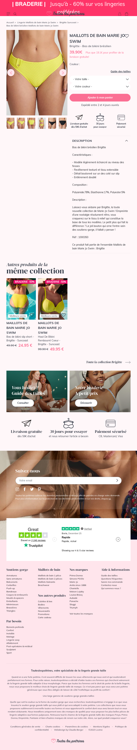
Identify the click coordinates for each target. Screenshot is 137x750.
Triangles (10, 610)
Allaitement (12, 643)
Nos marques (79, 569)
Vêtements (43, 607)
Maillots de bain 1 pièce (49, 575)
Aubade (73, 598)
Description (82, 141)
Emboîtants (12, 601)
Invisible (10, 633)
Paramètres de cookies (76, 726)
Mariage (10, 636)
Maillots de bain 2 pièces (50, 578)
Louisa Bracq (76, 594)
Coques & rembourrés (17, 594)
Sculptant (11, 649)
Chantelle (74, 588)
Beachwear (43, 585)
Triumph (74, 607)
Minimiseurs (12, 604)
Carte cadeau (44, 617)
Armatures (11, 575)
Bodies (41, 604)
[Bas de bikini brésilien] (36, 72)
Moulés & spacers (15, 598)
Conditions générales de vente (25, 726)
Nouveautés (44, 611)
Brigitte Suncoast (68, 22)
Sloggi (73, 604)
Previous (10, 72)
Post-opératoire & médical (19, 646)
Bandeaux (11, 591)
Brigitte (100, 248)
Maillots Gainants (46, 582)
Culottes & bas (45, 601)
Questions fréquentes (111, 578)
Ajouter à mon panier (100, 97)
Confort (10, 630)
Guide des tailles (121, 71)
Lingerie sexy (12, 640)
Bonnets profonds (15, 627)
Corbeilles (11, 585)
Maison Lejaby (77, 591)
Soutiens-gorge (17, 569)
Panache (74, 601)
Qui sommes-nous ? (111, 588)
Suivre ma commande (112, 582)
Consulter (23, 403)
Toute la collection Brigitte (104, 362)
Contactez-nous (109, 585)
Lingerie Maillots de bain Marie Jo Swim (36, 22)
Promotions (43, 614)
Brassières (11, 607)
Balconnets (11, 582)
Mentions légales (101, 726)
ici (110, 498)
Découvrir (86, 403)
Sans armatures (14, 578)
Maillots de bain (49, 569)
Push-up (10, 588)
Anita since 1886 (78, 585)
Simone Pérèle (77, 578)
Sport (9, 652)
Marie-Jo (74, 582)
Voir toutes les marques (81, 613)
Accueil (10, 22)
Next (63, 72)
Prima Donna (76, 575)
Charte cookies (52, 726)
